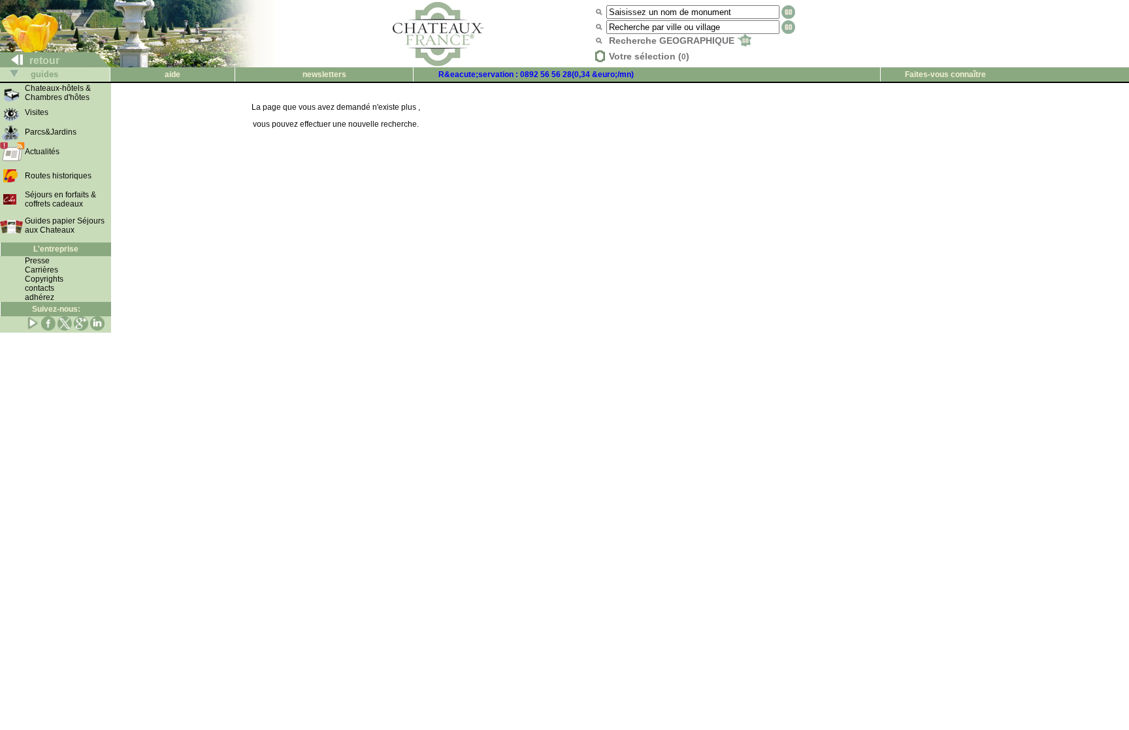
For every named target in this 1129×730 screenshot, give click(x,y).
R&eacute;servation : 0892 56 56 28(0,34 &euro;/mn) (536, 74)
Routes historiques (58, 175)
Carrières (41, 269)
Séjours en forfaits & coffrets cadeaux (60, 199)
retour (43, 60)
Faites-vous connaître (945, 74)
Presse (37, 260)
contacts (39, 288)
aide (172, 74)
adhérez (39, 297)
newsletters (324, 74)
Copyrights (44, 279)
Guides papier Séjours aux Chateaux (65, 225)
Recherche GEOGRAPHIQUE (673, 40)
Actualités (42, 151)
